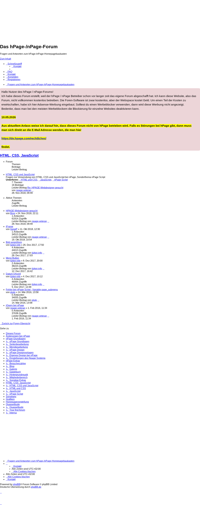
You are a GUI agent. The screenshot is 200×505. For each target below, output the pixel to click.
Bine (12, 213)
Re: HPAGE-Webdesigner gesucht (45, 187)
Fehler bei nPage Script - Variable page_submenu (32, 289)
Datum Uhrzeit (13, 274)
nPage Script (61, 180)
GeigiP (13, 229)
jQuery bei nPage (15, 305)
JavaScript (45, 180)
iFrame (9, 226)
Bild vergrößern (14, 242)
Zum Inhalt (5, 59)
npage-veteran (23, 190)
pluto (12, 292)
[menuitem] (16, 66)
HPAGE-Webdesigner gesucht (21, 210)
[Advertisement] (88, 20)
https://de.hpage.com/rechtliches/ (23, 138)
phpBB (16, 484)
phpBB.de (36, 487)
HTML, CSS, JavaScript (19, 155)
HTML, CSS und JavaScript (20, 174)
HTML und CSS (29, 180)
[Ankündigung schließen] (198, 90)
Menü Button (12, 258)
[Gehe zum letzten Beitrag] (48, 221)
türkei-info (15, 245)
